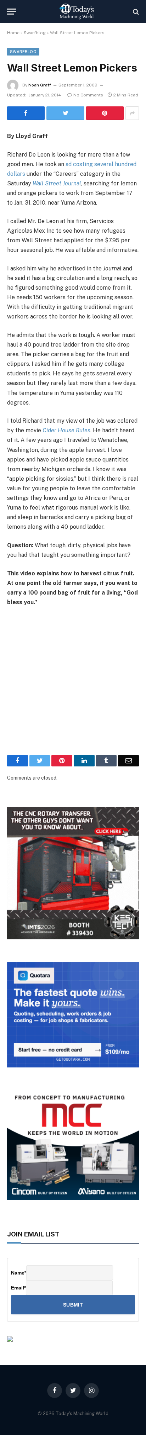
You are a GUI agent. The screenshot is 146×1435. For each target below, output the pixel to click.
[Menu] (11, 12)
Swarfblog (35, 32)
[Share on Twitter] (65, 113)
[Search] (135, 12)
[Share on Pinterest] (105, 113)
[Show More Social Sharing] (132, 113)
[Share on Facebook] (26, 113)
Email (18, 1288)
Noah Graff (39, 85)
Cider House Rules (66, 430)
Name (18, 1273)
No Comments (88, 95)
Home (13, 32)
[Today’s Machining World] (76, 11)
